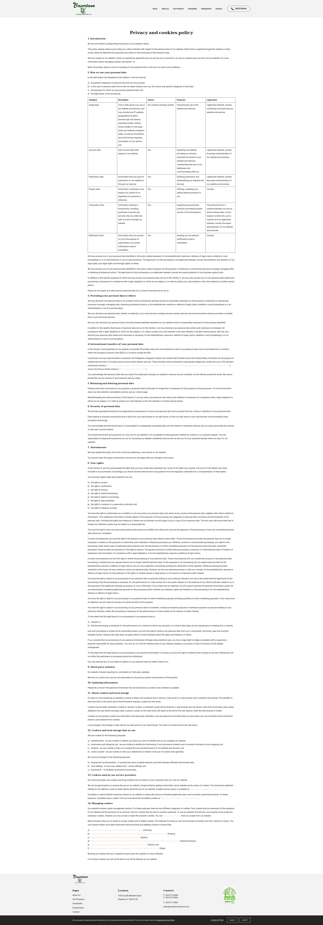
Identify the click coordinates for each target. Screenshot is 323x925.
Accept (245, 920)
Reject (232, 920)
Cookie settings (217, 920)
